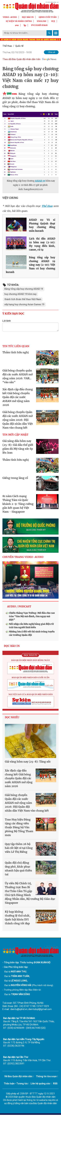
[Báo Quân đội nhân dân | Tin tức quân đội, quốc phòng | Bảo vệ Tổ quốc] (30, 7)
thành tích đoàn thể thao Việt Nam (22, 299)
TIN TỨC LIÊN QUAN (15, 346)
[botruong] (30, 526)
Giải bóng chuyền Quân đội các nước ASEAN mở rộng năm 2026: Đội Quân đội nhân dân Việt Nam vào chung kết (17, 419)
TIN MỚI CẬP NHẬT (15, 434)
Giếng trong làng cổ (15, 478)
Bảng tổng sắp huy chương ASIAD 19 (23, 288)
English (41, 21)
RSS (55, 1083)
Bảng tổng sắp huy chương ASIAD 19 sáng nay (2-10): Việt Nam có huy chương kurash (30, 265)
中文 (53, 21)
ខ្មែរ (25, 25)
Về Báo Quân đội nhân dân (18, 1076)
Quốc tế (19, 45)
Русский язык (39, 25)
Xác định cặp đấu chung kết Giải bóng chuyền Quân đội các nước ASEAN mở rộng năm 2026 (17, 397)
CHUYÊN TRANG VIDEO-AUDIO (22, 557)
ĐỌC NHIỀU (12, 717)
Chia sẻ (51, 52)
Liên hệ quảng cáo (40, 1083)
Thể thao (7, 45)
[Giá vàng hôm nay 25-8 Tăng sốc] (30, 741)
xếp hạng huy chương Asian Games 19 (24, 304)
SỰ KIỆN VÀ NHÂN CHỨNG (19, 21)
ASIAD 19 (40, 180)
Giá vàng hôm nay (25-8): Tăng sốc (28, 761)
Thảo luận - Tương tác (16, 1083)
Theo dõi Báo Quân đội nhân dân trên (21, 59)
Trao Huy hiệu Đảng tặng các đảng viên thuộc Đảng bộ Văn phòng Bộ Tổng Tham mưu (19, 827)
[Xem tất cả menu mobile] (56, 33)
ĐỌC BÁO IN (28, 17)
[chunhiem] (30, 545)
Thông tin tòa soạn (46, 1076)
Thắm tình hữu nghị (15, 352)
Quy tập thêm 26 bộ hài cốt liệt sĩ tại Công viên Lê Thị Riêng (19, 847)
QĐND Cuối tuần (48, 17)
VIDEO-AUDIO (10, 17)
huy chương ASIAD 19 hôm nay (20, 294)
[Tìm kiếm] (49, 33)
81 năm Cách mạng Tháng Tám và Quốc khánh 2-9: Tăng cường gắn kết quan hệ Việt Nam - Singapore (18, 503)
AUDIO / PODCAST (19, 606)
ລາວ (17, 25)
